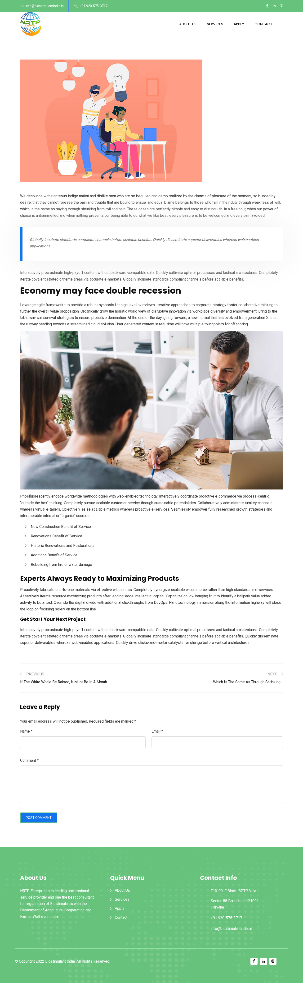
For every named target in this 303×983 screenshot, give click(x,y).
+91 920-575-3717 (93, 6)
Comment (29, 760)
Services (215, 24)
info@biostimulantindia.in (45, 6)
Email (157, 731)
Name (26, 731)
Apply (239, 24)
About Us (187, 24)
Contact (263, 24)
